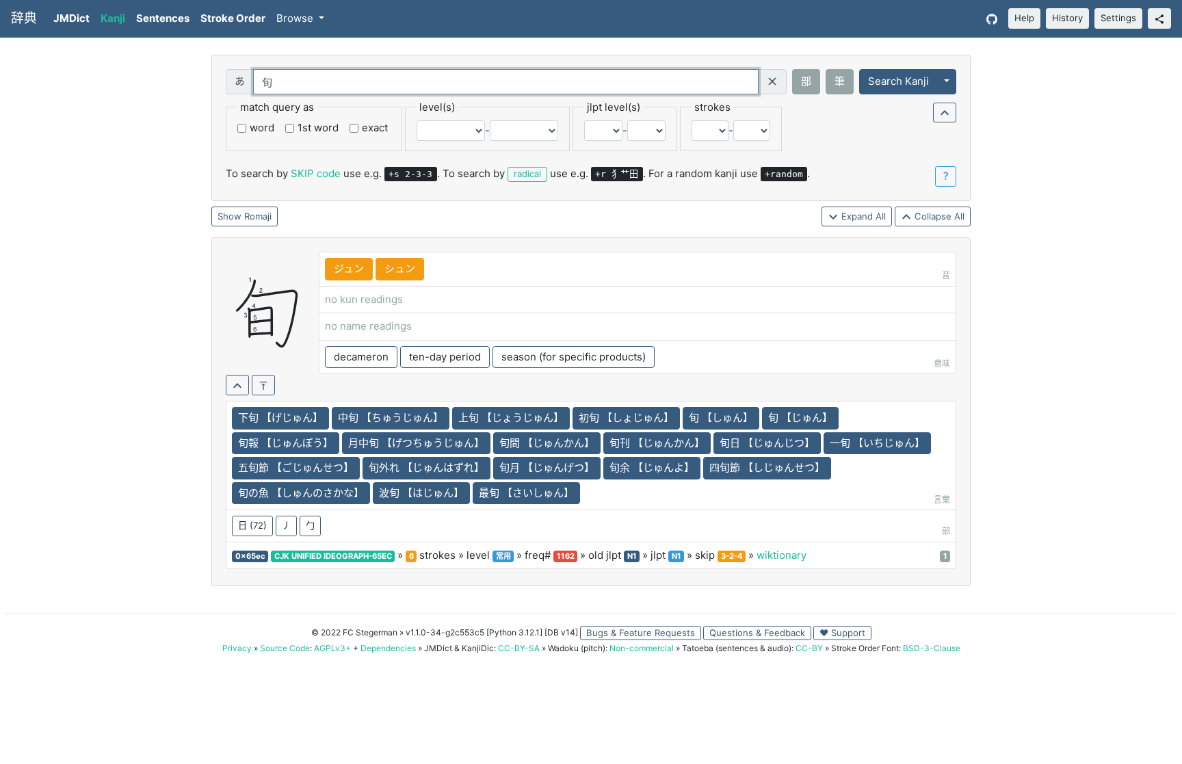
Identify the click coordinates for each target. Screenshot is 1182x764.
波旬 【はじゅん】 (421, 492)
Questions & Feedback (757, 632)
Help (1024, 17)
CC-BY (809, 648)
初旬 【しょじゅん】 (626, 417)
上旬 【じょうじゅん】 (511, 417)
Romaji (258, 216)
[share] (1159, 18)
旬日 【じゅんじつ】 (767, 442)
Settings (1118, 17)
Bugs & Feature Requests (640, 632)
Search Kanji (898, 81)
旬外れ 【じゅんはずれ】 (426, 467)
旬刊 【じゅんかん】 (657, 442)
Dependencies (388, 648)
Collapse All (938, 216)
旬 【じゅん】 (800, 417)
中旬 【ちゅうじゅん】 (390, 417)
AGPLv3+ (332, 648)
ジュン (349, 268)
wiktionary (781, 555)
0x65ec (250, 556)
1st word (318, 127)
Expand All (862, 216)
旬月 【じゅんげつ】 (546, 467)
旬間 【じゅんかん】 (546, 442)
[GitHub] (992, 18)
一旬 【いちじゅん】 (877, 442)
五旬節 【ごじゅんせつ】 (296, 467)
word (262, 127)
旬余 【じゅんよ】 (651, 467)
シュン (399, 268)
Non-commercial (641, 648)
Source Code (285, 648)
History (1067, 17)
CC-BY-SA (519, 648)
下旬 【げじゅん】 (280, 417)
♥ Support (842, 632)
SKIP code (316, 173)
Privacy (237, 648)
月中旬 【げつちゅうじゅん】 (416, 442)
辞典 (24, 18)
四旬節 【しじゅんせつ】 (767, 467)
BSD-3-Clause (931, 648)
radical (527, 173)
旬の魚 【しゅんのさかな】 (301, 492)
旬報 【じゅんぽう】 (285, 442)
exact (375, 127)
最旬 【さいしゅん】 (526, 492)
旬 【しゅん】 (721, 417)
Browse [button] (296, 18)
